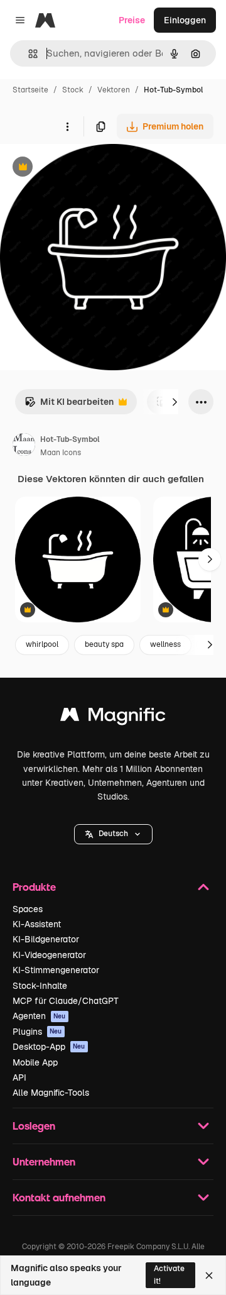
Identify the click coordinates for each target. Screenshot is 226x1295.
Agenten (39, 1016)
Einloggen (185, 20)
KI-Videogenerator (49, 955)
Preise (132, 20)
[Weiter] (174, 401)
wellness (165, 644)
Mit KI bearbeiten (69, 405)
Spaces (28, 909)
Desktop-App (49, 1046)
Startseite (30, 90)
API (19, 1077)
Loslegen (34, 1125)
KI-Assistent (37, 924)
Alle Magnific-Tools (51, 1092)
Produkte (34, 886)
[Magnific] (113, 717)
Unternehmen (44, 1161)
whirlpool (42, 644)
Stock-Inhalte (40, 985)
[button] (113, 834)
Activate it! (169, 1275)
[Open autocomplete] (28, 53)
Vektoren (113, 90)
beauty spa (104, 644)
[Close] (209, 1275)
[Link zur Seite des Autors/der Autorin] (24, 446)
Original (80, 168)
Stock (72, 90)
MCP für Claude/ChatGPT (66, 1000)
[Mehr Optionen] (67, 126)
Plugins (37, 1031)
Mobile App (35, 1062)
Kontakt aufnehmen (59, 1197)
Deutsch (113, 834)
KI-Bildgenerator (46, 939)
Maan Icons (60, 453)
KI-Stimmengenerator (56, 970)
